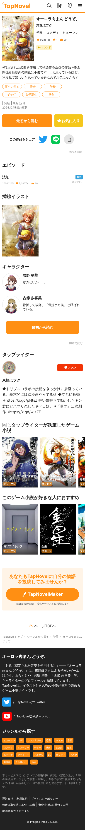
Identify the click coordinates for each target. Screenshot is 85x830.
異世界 (7, 762)
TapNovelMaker (45, 594)
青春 (33, 86)
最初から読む (27, 120)
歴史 (69, 747)
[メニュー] (80, 6)
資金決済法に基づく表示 (53, 804)
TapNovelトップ (12, 636)
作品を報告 (76, 152)
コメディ (52, 32)
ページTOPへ (45, 626)
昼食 (51, 94)
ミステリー (23, 747)
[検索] (49, 6)
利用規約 (22, 798)
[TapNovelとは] (70, 6)
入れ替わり (21, 762)
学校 (53, 86)
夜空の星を (12, 86)
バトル (59, 740)
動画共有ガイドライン (15, 811)
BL (49, 754)
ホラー (37, 747)
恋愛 (48, 740)
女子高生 (31, 94)
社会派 (58, 747)
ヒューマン (70, 32)
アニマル (38, 754)
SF (21, 740)
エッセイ (60, 754)
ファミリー (23, 754)
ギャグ (11, 94)
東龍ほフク (44, 25)
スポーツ (8, 754)
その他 (73, 754)
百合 (34, 762)
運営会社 (7, 798)
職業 (48, 747)
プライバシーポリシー (44, 798)
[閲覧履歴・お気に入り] (59, 6)
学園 (39, 32)
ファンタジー (34, 740)
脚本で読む (76, 343)
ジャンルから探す (38, 636)
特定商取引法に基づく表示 (18, 804)
